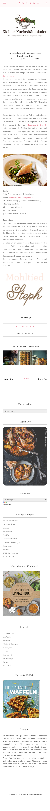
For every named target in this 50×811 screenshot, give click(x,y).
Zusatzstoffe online (9, 557)
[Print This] (33, 326)
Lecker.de (6, 651)
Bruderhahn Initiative (10, 521)
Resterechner (7, 546)
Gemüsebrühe (21, 197)
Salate (30, 333)
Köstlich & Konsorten (10, 644)
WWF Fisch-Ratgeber (10, 553)
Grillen (24, 333)
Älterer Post (42, 379)
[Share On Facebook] (20, 326)
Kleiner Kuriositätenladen (33, 794)
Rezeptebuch (7, 655)
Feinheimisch (7, 531)
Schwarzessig (8, 76)
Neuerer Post (8, 379)
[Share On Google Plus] (23, 326)
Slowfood (6, 549)
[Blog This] (30, 326)
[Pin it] (26, 326)
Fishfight (6, 535)
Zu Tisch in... (7, 666)
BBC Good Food (8, 633)
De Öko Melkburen (10, 524)
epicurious (6, 640)
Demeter (6, 528)
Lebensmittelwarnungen (11, 542)
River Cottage (8, 658)
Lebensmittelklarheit (10, 539)
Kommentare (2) (25, 318)
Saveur (5, 662)
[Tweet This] (16, 326)
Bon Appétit (7, 637)
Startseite (25, 378)
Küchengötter (7, 648)
